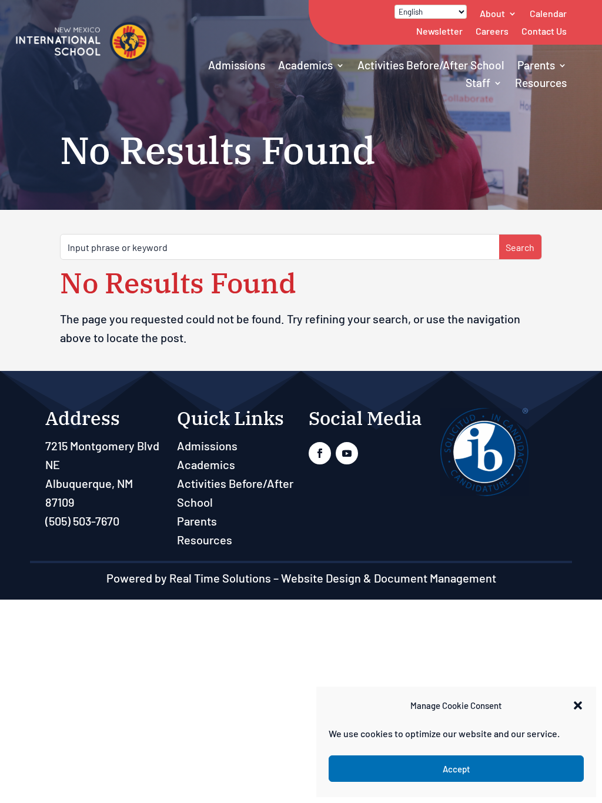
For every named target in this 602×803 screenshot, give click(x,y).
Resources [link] (541, 82)
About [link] (492, 13)
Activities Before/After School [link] (430, 65)
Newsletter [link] (439, 30)
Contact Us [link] (544, 30)
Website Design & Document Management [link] (388, 578)
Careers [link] (492, 30)
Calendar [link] (548, 13)
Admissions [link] (236, 65)
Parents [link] (536, 65)
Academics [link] (305, 65)
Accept (456, 769)
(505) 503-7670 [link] (82, 521)
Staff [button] (478, 82)
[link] (82, 58)
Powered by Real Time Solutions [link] (188, 578)
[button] (578, 705)
